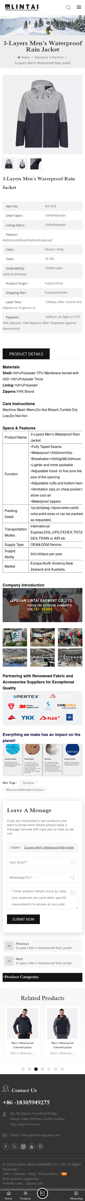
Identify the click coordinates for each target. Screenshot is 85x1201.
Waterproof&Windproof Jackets (25, 790)
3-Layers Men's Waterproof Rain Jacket (49, 847)
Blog (32, 1174)
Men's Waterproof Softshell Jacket (23, 1045)
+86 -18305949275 (26, 1102)
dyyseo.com (34, 1183)
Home (25, 57)
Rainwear (28, 783)
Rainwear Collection (49, 57)
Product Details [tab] (26, 353)
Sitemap (19, 1174)
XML (7, 1174)
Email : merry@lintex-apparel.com (35, 1135)
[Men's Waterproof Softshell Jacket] (22, 1023)
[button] (23, 1069)
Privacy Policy (48, 1174)
